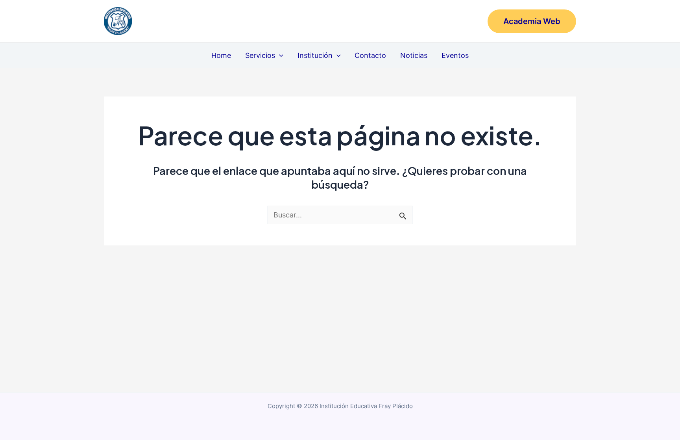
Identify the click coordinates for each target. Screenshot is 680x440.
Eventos (455, 55)
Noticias (413, 55)
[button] (532, 21)
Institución (315, 55)
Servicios (260, 55)
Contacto (370, 55)
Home (221, 55)
